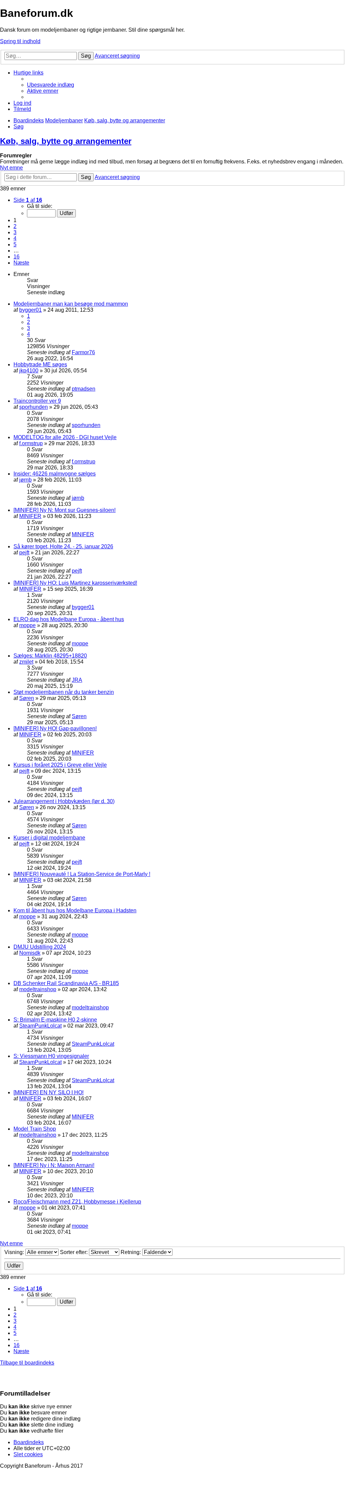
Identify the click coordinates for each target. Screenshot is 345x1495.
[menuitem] (50, 85)
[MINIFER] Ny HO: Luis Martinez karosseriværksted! (75, 583)
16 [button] (16, 257)
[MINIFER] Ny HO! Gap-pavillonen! (55, 728)
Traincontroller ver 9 (37, 401)
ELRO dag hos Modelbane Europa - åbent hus (68, 619)
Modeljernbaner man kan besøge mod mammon (70, 304)
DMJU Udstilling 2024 (39, 947)
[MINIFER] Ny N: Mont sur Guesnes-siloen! (64, 510)
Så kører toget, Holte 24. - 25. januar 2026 (63, 546)
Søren (26, 698)
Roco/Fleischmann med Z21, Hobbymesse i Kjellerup (77, 1201)
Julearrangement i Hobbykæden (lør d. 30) (64, 801)
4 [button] (15, 238)
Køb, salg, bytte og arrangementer (65, 141)
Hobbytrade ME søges (40, 364)
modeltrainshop (37, 989)
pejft (24, 552)
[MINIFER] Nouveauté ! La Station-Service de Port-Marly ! (81, 874)
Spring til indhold (20, 41)
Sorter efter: (74, 1252)
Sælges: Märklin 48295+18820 (50, 656)
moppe (27, 625)
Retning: (131, 1252)
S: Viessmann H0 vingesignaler (51, 1056)
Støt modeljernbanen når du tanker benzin (63, 692)
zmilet (26, 662)
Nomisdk (29, 953)
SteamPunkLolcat (40, 1026)
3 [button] (15, 232)
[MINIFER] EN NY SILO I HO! (48, 1092)
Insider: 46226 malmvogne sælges (54, 474)
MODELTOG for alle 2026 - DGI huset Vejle (65, 437)
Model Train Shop (34, 1129)
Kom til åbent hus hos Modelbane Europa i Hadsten (74, 910)
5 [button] (15, 244)
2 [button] (15, 226)
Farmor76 (83, 352)
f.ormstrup (31, 443)
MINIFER (30, 516)
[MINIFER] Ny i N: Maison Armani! (53, 1165)
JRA (77, 680)
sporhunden (33, 407)
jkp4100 (28, 370)
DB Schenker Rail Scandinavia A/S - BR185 (66, 983)
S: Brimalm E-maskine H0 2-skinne (55, 1020)
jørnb (25, 480)
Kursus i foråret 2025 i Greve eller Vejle (60, 765)
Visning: (14, 1252)
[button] (27, 200)
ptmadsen (83, 389)
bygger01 (30, 310)
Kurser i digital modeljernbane (49, 838)
